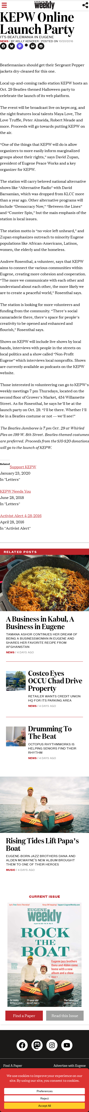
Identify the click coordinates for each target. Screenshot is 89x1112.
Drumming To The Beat (50, 732)
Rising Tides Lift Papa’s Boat (42, 844)
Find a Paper (24, 1015)
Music (10, 870)
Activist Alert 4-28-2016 (21, 515)
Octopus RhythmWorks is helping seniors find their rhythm (52, 748)
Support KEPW (23, 466)
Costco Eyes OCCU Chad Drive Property (55, 680)
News (4, 41)
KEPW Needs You (15, 491)
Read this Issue (65, 1015)
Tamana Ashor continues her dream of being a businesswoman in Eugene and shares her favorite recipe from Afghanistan (41, 640)
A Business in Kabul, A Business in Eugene (40, 622)
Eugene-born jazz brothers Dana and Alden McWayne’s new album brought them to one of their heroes (40, 860)
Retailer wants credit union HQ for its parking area (54, 698)
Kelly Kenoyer (27, 41)
